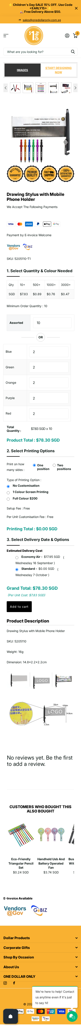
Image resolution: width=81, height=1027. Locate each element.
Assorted (16, 322)
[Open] (10, 1016)
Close (76, 8)
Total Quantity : (14, 428)
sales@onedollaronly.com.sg (42, 20)
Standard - (37, 568)
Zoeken (73, 51)
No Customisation (26, 485)
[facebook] (14, 983)
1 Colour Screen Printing (30, 492)
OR (40, 337)
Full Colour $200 (25, 498)
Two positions (64, 467)
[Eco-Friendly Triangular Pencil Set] (21, 838)
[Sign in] (67, 35)
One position (43, 467)
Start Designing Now (58, 70)
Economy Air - (40, 557)
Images (22, 70)
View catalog (5, 36)
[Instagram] (5, 983)
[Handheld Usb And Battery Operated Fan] (51, 838)
